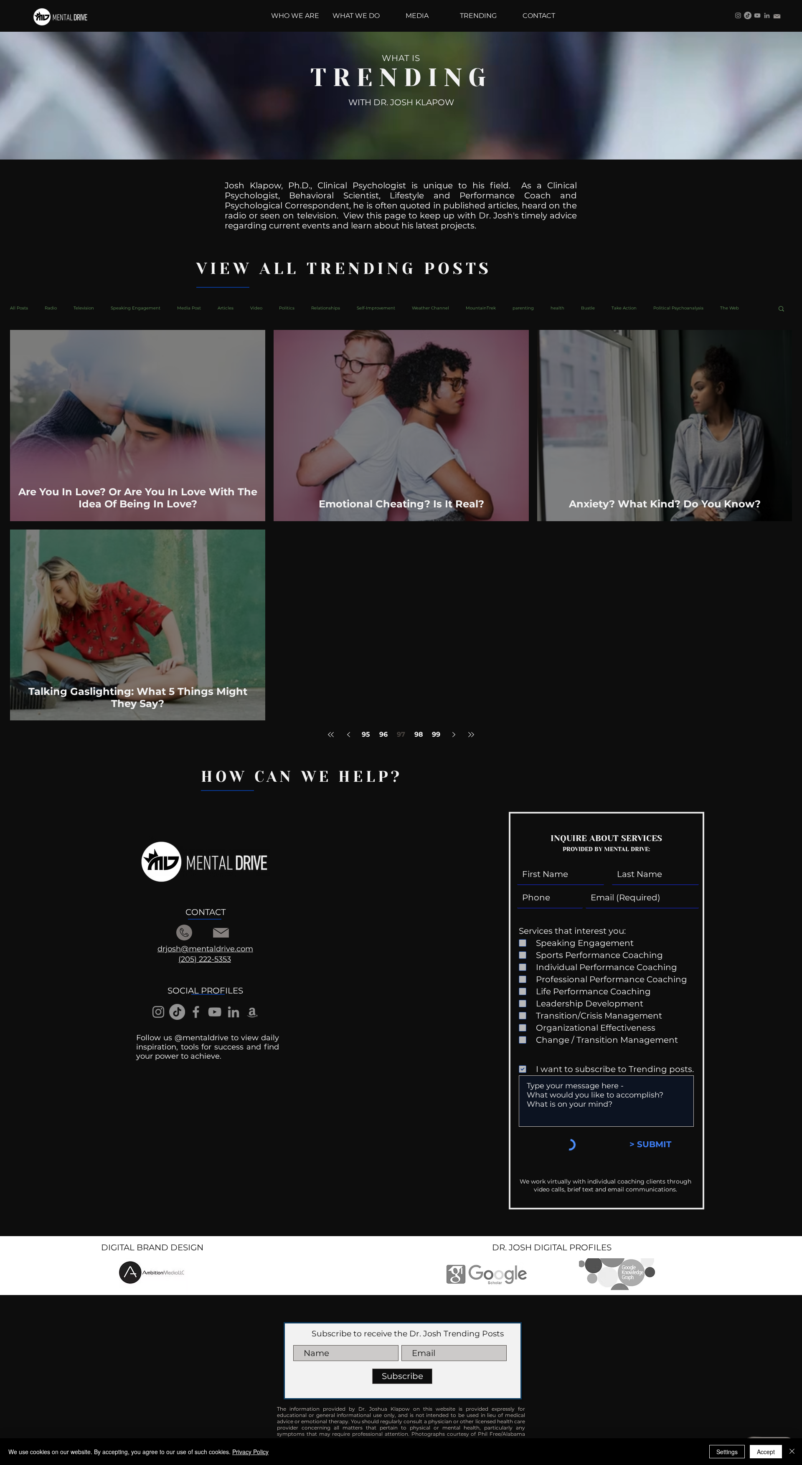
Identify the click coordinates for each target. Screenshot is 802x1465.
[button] (781, 309)
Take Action (624, 308)
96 (383, 734)
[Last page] (471, 734)
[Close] (792, 1451)
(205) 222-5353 (204, 959)
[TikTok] (747, 15)
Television (84, 308)
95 (366, 734)
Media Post (189, 308)
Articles (225, 308)
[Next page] (453, 734)
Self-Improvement (376, 308)
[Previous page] (348, 734)
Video (256, 308)
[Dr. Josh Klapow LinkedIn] (767, 15)
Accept (766, 1451)
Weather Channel (430, 308)
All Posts (19, 308)
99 (436, 734)
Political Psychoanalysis (678, 308)
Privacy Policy (250, 1451)
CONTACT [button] (205, 912)
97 (401, 734)
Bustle (588, 308)
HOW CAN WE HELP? (301, 777)
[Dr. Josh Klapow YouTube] (757, 15)
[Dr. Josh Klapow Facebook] (196, 1012)
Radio (51, 308)
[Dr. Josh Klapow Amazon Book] (252, 1012)
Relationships (325, 308)
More (725, 308)
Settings (727, 1451)
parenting (523, 308)
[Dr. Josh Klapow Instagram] (738, 15)
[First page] (330, 734)
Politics (286, 308)
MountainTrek (481, 308)
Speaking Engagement (135, 308)
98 (418, 734)
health (557, 308)
